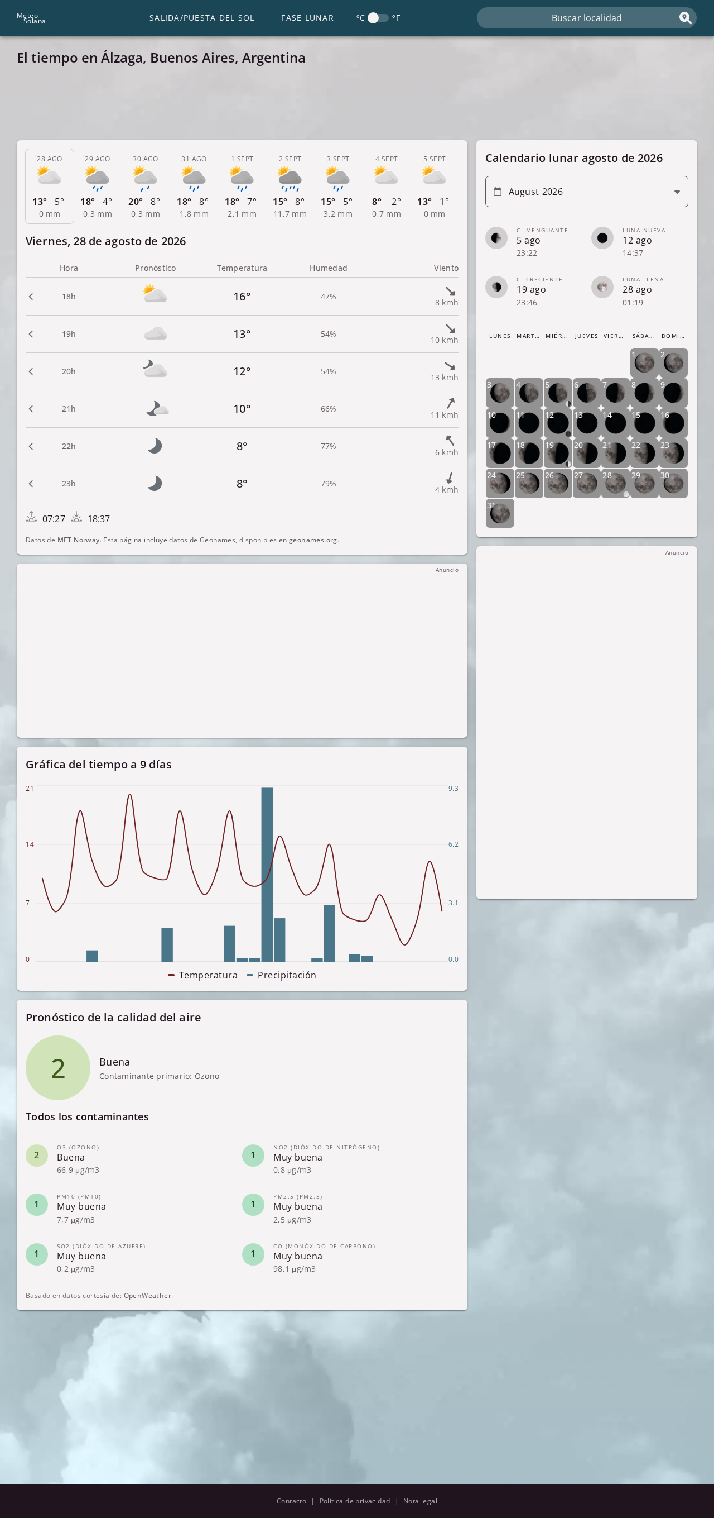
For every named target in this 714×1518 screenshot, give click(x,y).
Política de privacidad (355, 1501)
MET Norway (78, 540)
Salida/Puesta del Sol (201, 17)
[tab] (50, 186)
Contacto (291, 1501)
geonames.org (313, 540)
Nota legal (420, 1501)
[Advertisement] (351, 106)
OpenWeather (147, 1296)
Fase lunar (307, 17)
